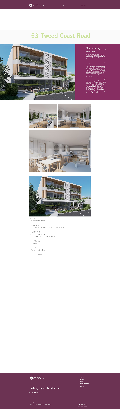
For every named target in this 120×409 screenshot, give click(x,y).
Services (82, 377)
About (81, 381)
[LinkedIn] (82, 404)
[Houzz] (79, 404)
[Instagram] (86, 404)
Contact (82, 385)
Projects (82, 379)
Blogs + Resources (84, 383)
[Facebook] (84, 404)
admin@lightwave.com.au (35, 402)
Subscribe (82, 386)
